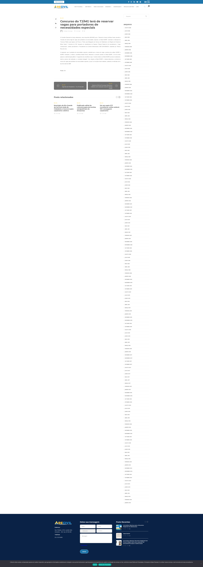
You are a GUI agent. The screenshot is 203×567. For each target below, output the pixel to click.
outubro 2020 (128, 248)
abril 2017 (127, 380)
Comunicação (117, 6)
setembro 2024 (128, 100)
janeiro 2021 (128, 238)
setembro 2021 (128, 213)
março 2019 (127, 307)
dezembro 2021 (128, 203)
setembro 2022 (128, 175)
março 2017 (127, 383)
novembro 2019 (128, 282)
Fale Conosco (59, 2)
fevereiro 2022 (128, 197)
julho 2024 (127, 106)
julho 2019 (127, 295)
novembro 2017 (128, 358)
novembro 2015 (128, 433)
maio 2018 (127, 339)
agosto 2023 (128, 141)
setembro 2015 (128, 439)
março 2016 (127, 420)
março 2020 (127, 270)
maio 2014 (127, 490)
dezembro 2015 (128, 430)
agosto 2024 (128, 103)
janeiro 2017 (128, 389)
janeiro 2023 (128, 163)
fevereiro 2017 (128, 386)
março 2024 (127, 119)
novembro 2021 (128, 207)
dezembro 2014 (128, 468)
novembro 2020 (128, 244)
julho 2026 (127, 30)
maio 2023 (127, 150)
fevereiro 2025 (128, 84)
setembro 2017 (128, 364)
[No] (201, 563)
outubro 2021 (128, 210)
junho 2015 (127, 449)
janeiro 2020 (128, 276)
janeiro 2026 (128, 49)
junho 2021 (127, 222)
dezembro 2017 (128, 354)
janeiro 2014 (128, 502)
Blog (62, 18)
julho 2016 (127, 408)
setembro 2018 (128, 326)
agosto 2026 (128, 27)
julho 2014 (127, 483)
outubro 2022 (128, 172)
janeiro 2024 (128, 125)
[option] (64, 107)
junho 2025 (127, 71)
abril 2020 (127, 266)
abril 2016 (127, 417)
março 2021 (127, 232)
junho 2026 (127, 34)
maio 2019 (127, 301)
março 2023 (127, 156)
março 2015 (127, 458)
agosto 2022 (128, 178)
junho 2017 (127, 373)
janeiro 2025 (128, 87)
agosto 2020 (128, 254)
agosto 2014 (128, 480)
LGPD (137, 6)
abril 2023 (127, 153)
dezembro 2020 (128, 241)
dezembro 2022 (128, 166)
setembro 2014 (128, 477)
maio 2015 (127, 452)
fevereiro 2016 (128, 424)
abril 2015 (127, 455)
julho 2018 (127, 332)
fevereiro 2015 (128, 461)
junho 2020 (127, 260)
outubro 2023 (128, 134)
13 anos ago (70, 31)
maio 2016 (127, 414)
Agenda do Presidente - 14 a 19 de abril (73, 86)
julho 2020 (127, 257)
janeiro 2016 (128, 427)
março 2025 (127, 81)
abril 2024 (127, 115)
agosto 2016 (128, 405)
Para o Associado (98, 6)
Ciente (95, 564)
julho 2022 (127, 181)
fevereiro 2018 (128, 348)
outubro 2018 (128, 323)
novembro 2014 (128, 471)
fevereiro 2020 (128, 273)
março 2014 (127, 496)
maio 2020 (127, 263)
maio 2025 (127, 75)
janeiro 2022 (128, 200)
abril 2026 (127, 40)
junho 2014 (127, 487)
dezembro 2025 (128, 52)
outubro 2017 (128, 361)
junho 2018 (127, 336)
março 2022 (127, 194)
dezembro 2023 (128, 128)
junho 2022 (127, 185)
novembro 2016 (128, 395)
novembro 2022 (128, 169)
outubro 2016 (128, 399)
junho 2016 (127, 411)
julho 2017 (127, 370)
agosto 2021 (128, 216)
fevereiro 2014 (128, 499)
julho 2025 (127, 68)
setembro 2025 (128, 62)
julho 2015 (127, 446)
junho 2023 (127, 147)
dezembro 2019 (128, 279)
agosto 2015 (128, 443)
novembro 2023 (128, 131)
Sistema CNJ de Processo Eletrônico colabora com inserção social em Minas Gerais (101, 87)
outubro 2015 (128, 436)
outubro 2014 (128, 474)
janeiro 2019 (128, 314)
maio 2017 (127, 376)
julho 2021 (127, 219)
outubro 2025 (128, 59)
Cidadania (108, 6)
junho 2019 (127, 298)
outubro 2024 (128, 97)
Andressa (65, 31)
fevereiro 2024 (128, 122)
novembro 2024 (128, 93)
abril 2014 (127, 493)
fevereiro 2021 (128, 235)
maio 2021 (127, 226)
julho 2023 (127, 144)
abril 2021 (127, 229)
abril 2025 (127, 78)
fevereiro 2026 (128, 46)
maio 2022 (127, 188)
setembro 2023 (128, 137)
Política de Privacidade (105, 564)
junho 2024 (127, 109)
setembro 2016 (128, 402)
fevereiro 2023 (128, 159)
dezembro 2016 (128, 392)
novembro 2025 (128, 56)
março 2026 (127, 43)
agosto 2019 (128, 292)
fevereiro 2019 (128, 310)
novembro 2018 (128, 320)
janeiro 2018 (128, 351)
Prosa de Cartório (129, 6)
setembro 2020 (128, 251)
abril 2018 (127, 342)
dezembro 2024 (128, 90)
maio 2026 (127, 37)
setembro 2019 (128, 288)
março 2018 (127, 345)
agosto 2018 (128, 329)
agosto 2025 (128, 65)
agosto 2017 (128, 367)
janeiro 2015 (128, 465)
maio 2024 (127, 112)
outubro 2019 (128, 285)
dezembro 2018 (128, 317)
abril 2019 (127, 304)
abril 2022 (127, 191)
